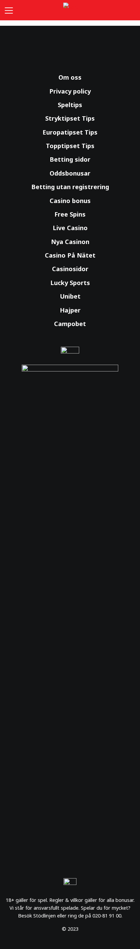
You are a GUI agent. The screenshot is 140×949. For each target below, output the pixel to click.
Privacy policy (70, 91)
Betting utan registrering (70, 187)
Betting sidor (70, 159)
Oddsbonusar (70, 173)
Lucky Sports (70, 283)
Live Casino (70, 228)
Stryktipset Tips (70, 118)
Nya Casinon (70, 242)
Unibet (70, 296)
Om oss (70, 77)
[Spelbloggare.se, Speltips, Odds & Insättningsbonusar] (70, 10)
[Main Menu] (7, 10)
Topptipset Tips (70, 146)
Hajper (70, 310)
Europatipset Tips (70, 132)
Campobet (70, 324)
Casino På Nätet (70, 255)
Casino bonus (70, 201)
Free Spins (70, 214)
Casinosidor (70, 269)
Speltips (70, 105)
